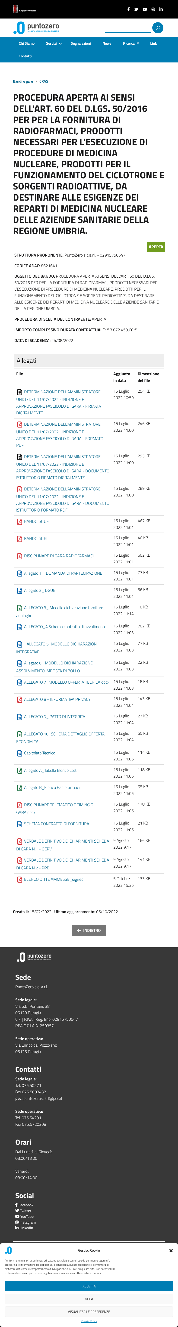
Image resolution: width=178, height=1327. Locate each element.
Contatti (25, 56)
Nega (89, 1299)
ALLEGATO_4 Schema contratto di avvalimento (65, 626)
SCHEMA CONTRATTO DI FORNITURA (56, 824)
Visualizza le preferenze (89, 1311)
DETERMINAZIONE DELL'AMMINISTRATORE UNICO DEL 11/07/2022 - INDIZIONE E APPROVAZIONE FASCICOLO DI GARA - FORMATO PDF (59, 434)
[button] (171, 1250)
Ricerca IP (131, 43)
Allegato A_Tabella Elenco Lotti (50, 770)
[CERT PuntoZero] (32, 28)
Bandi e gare (23, 81)
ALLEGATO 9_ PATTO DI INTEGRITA (54, 716)
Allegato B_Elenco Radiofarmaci (52, 787)
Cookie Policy (89, 1321)
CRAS (43, 81)
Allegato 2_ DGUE (39, 590)
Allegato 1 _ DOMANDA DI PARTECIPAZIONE (63, 573)
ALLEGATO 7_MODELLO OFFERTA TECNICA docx (66, 682)
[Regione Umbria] (24, 9)
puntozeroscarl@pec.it (42, 1098)
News (106, 43)
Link (153, 43)
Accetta (89, 1286)
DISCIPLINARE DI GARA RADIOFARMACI (59, 556)
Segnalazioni (81, 43)
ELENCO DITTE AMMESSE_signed (53, 879)
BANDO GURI (35, 538)
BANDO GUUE (36, 521)
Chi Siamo (27, 43)
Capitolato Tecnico (39, 753)
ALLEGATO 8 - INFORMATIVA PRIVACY (57, 699)
